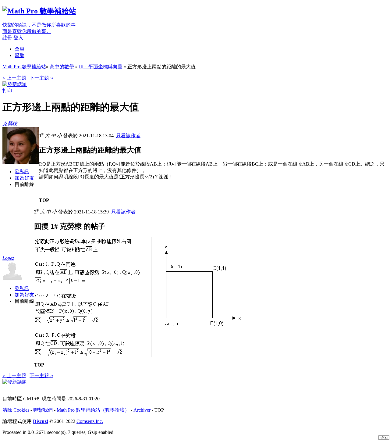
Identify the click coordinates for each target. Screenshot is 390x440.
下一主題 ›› (41, 77)
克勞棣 (9, 123)
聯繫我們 (43, 410)
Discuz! (40, 421)
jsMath (384, 437)
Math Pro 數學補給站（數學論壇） (93, 410)
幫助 (19, 55)
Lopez (8, 258)
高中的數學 (62, 66)
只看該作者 (128, 135)
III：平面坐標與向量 (100, 66)
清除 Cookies (15, 410)
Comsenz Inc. (89, 421)
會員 (19, 49)
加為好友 (24, 178)
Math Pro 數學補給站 (24, 66)
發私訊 (22, 171)
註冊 (7, 37)
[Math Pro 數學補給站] (39, 11)
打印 (7, 90)
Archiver (142, 410)
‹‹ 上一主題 (14, 77)
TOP (44, 200)
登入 (18, 37)
